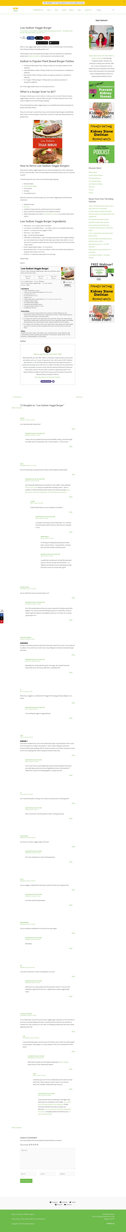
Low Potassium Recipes (36, 31)
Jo (20, 792)
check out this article (31, 487)
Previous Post (16, 397)
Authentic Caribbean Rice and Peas (99, 222)
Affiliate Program (29, 1214)
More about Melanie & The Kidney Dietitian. (47, 377)
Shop (79, 10)
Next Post (79, 397)
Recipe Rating (24, 1145)
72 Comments (24, 31)
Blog (56, 10)
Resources (92, 187)
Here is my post (64, 1062)
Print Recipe (54, 43)
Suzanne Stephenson (26, 1013)
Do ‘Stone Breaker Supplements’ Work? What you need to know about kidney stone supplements (101, 214)
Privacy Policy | (16, 1219)
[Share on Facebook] (1, 615)
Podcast (64, 10)
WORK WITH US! (38, 10)
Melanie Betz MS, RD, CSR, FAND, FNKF (48, 354)
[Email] (53, 381)
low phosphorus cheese (50, 214)
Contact (91, 192)
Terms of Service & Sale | (28, 1219)
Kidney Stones (93, 172)
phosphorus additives (34, 56)
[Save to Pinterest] (1, 621)
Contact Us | (20, 1214)
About (49, 10)
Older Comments (17, 408)
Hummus (26, 207)
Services (91, 190)
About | (14, 1214)
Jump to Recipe (42, 43)
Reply (73, 429)
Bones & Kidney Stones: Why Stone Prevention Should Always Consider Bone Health (101, 227)
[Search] (113, 10)
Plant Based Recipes (50, 31)
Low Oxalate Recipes (95, 181)
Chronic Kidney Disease (96, 175)
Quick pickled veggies (30, 186)
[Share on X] (1, 618)
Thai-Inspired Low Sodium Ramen (99, 219)
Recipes (71, 10)
